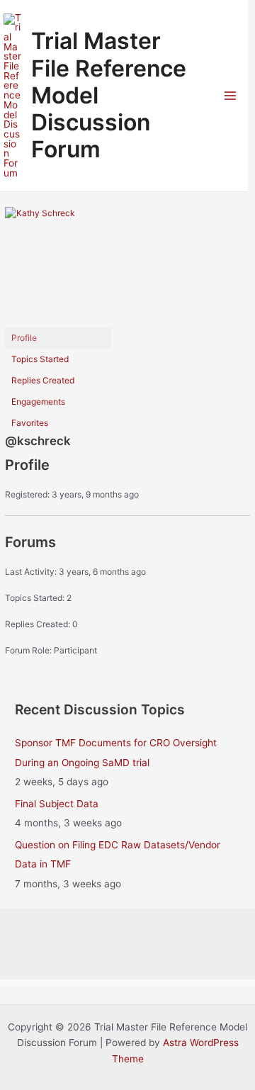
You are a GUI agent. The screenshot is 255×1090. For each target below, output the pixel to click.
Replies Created (42, 380)
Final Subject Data (56, 803)
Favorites (29, 422)
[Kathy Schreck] (58, 266)
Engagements (38, 401)
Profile (24, 337)
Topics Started (40, 359)
